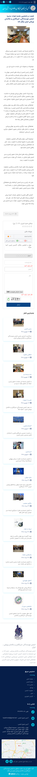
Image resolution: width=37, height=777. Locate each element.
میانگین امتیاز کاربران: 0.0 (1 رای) (22, 223)
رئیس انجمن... (27, 329)
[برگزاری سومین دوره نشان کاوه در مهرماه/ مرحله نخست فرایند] (18, 497)
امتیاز (29, 256)
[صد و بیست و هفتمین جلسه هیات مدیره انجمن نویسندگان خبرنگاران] (18, 368)
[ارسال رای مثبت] (19, 240)
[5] (26, 256)
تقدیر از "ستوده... (26, 400)
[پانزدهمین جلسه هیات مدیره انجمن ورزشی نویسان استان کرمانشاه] (18, 548)
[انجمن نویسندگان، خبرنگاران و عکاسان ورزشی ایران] (18, 8)
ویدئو (31, 688)
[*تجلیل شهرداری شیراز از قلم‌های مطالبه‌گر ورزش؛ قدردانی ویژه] (18, 574)
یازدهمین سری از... (26, 606)
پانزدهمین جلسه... (26, 555)
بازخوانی (8, 298)
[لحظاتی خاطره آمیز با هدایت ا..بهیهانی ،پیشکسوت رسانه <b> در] (18, 348)
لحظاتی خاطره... (27, 355)
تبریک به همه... (27, 529)
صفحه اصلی (30, 679)
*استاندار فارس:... (26, 426)
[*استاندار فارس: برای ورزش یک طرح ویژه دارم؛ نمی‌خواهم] (18, 419)
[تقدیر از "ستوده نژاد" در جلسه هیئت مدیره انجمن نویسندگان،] (18, 394)
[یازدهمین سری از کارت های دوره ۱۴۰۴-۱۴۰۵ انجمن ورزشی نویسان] (18, 600)
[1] (17, 256)
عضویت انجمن (29, 690)
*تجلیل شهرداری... (26, 580)
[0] (23, 226)
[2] (19, 256)
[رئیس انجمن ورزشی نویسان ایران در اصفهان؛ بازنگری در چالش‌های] (18, 322)
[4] (23, 256)
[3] (21, 256)
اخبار (32, 693)
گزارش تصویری (29, 696)
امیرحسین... (28, 452)
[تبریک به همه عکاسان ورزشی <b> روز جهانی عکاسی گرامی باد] (18, 523)
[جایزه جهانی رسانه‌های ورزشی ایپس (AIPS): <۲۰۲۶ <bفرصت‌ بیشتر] (18, 471)
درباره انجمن (29, 682)
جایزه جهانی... (27, 477)
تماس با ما (30, 685)
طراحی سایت (24, 774)
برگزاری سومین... (26, 503)
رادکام (17, 774)
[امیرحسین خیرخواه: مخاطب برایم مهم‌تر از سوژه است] (18, 445)
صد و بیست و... (27, 374)
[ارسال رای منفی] (27, 240)
